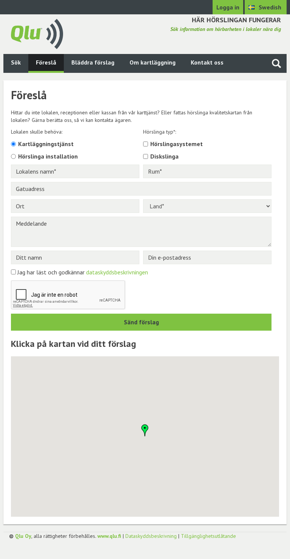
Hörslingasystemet (176, 144)
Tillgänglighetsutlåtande (208, 536)
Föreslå (46, 62)
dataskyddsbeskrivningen (117, 272)
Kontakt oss (207, 62)
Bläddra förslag (92, 62)
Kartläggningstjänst (46, 144)
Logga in (227, 7)
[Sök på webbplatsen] (276, 63)
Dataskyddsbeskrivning (151, 536)
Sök (16, 62)
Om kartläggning (153, 62)
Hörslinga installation (48, 156)
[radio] (13, 144)
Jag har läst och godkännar (82, 272)
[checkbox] (145, 144)
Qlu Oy (23, 536)
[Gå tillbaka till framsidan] (37, 33)
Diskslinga (164, 156)
